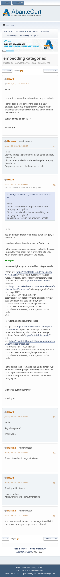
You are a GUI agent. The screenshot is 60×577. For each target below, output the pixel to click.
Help (18, 567)
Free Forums (18, 574)
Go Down (7, 71)
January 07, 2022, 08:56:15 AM (18, 83)
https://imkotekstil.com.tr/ (37, 280)
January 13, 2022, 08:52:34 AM (16, 482)
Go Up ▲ (40, 567)
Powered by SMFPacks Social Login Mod (39, 574)
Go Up (5, 538)
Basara (11, 141)
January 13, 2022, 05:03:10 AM (16, 416)
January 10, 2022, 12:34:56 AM (16, 146)
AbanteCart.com (24, 551)
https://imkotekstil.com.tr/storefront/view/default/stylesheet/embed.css (30, 288)
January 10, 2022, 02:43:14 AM (16, 184)
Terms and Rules (28, 567)
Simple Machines (37, 571)
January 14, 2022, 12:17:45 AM (16, 515)
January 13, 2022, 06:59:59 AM (16, 452)
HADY (10, 78)
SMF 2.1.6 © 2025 (23, 571)
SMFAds (8, 574)
